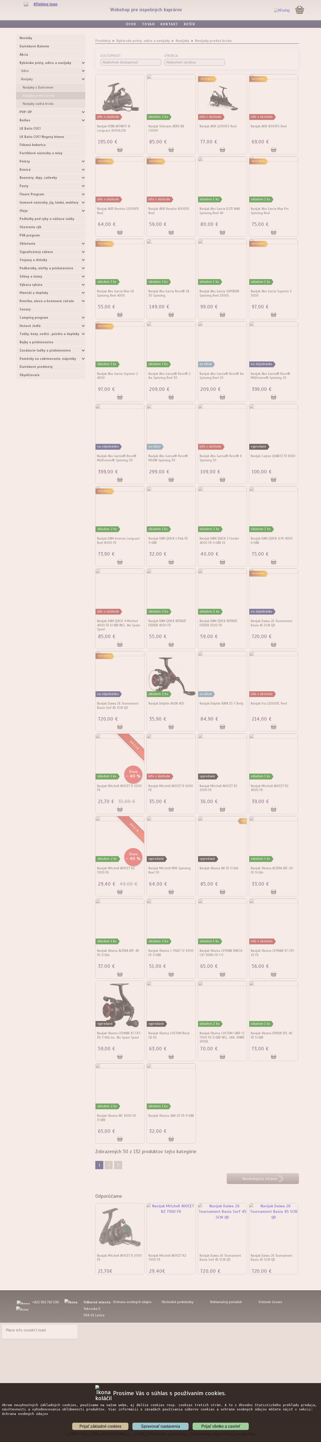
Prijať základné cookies (100, 1426)
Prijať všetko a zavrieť (220, 1426)
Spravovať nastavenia (160, 1426)
